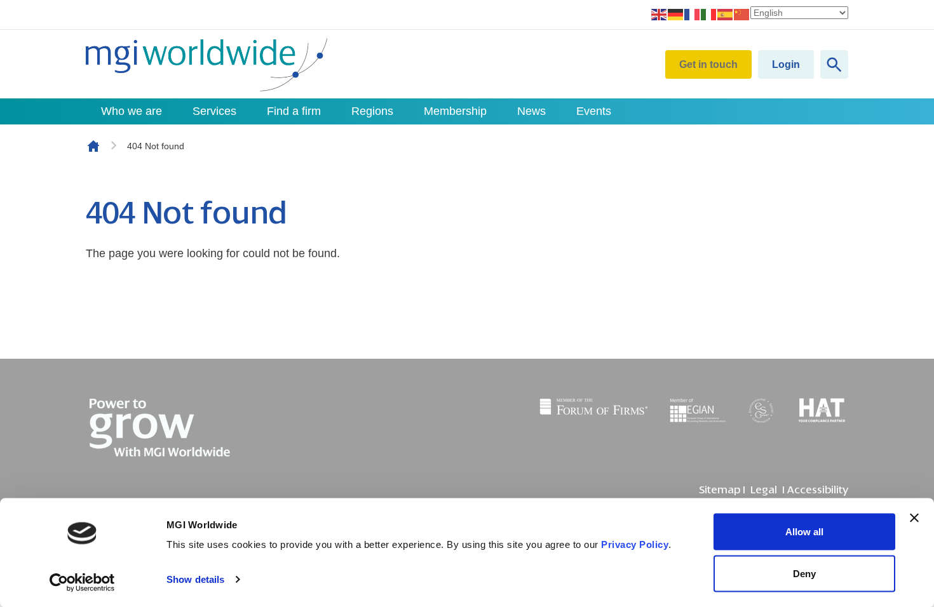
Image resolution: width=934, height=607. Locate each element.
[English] (659, 14)
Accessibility (817, 490)
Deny (804, 573)
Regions (372, 111)
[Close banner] (914, 518)
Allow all (804, 531)
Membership (455, 111)
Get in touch (708, 64)
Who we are (131, 111)
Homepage (93, 146)
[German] (676, 14)
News (531, 111)
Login (786, 64)
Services (214, 111)
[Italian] (709, 14)
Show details (195, 579)
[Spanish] (725, 14)
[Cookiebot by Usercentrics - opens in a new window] (82, 582)
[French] (692, 14)
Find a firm (294, 111)
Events (593, 111)
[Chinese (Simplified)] (742, 14)
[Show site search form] (834, 64)
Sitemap (719, 490)
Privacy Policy (634, 544)
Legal (763, 490)
